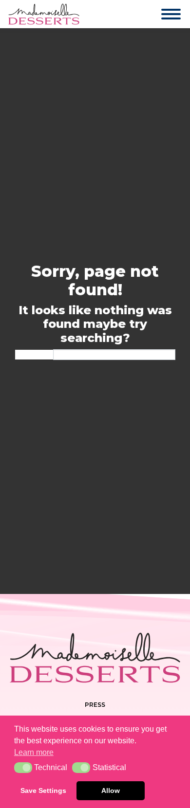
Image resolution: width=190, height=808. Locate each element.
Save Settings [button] (43, 790)
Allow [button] (110, 790)
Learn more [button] (34, 752)
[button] (23, 767)
